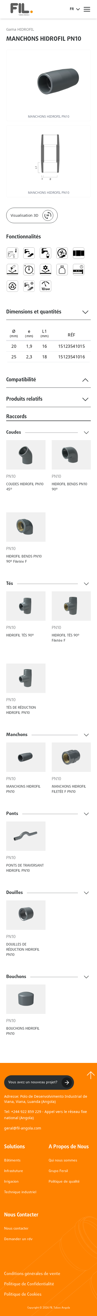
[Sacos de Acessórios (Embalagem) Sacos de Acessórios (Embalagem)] (62, 269)
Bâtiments (12, 1160)
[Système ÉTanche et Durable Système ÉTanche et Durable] (78, 269)
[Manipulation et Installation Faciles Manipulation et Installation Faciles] (62, 253)
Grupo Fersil (58, 1171)
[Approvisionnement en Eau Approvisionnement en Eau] (29, 253)
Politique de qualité (64, 1181)
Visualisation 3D (24, 215)
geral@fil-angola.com (22, 1128)
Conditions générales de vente (32, 1274)
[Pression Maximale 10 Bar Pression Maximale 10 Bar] (45, 286)
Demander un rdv (18, 1239)
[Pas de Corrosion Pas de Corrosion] (12, 269)
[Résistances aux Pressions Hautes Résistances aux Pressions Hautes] (29, 269)
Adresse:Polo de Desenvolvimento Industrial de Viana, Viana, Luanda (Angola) (45, 1099)
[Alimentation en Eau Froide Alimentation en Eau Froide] (29, 286)
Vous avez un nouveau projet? (32, 1082)
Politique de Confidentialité (29, 1284)
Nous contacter (16, 1228)
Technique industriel (20, 1192)
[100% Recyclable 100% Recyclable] (12, 286)
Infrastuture (13, 1171)
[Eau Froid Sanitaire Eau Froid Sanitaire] (12, 253)
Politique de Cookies (22, 1294)
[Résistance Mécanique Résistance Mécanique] (45, 269)
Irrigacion (11, 1181)
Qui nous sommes (63, 1160)
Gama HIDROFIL (20, 29)
